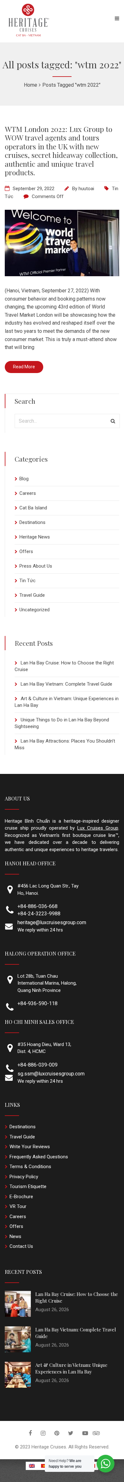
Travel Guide (32, 595)
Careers (27, 493)
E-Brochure (21, 1196)
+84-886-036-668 (37, 906)
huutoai (86, 188)
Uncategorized (34, 610)
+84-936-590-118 (37, 1003)
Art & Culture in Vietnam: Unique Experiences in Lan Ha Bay (71, 1368)
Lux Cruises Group (97, 828)
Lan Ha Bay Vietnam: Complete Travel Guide (66, 684)
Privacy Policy (24, 1177)
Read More (24, 366)
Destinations (32, 522)
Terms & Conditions (30, 1166)
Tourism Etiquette (28, 1186)
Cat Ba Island (33, 508)
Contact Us (21, 1246)
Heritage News (34, 537)
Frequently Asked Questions (39, 1157)
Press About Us (35, 566)
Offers (26, 551)
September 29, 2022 (33, 188)
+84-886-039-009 (37, 1065)
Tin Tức (27, 580)
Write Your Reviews (30, 1146)
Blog (24, 479)
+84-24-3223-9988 (38, 914)
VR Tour (18, 1206)
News (15, 1236)
